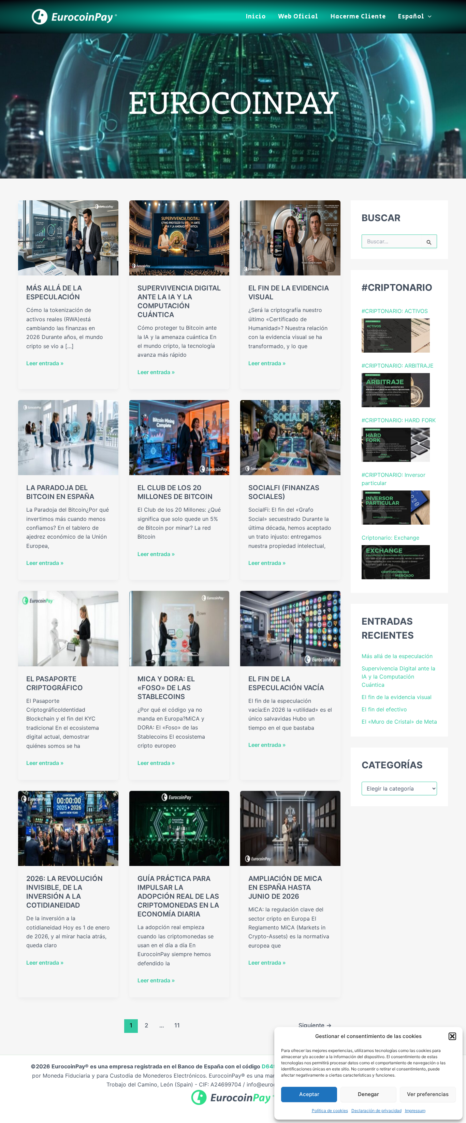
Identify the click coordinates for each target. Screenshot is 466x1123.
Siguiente (315, 1025)
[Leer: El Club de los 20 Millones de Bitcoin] (179, 436)
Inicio (256, 16)
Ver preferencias (428, 1094)
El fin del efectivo (384, 709)
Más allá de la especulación (397, 656)
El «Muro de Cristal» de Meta (399, 721)
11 (177, 1025)
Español (411, 16)
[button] (452, 1036)
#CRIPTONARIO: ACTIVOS (395, 311)
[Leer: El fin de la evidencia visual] (290, 237)
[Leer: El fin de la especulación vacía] (290, 628)
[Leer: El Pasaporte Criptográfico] (68, 628)
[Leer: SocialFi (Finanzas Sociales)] (290, 436)
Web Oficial (298, 16)
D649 (270, 1066)
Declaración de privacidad (376, 1110)
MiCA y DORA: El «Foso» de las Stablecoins (166, 688)
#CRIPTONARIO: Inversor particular (393, 478)
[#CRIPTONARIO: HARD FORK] (396, 445)
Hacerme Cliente (358, 16)
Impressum (415, 1110)
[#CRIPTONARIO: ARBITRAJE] (396, 390)
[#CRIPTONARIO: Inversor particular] (396, 508)
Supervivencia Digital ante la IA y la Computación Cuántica (398, 676)
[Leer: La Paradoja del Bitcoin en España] (68, 436)
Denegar (368, 1094)
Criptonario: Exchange (390, 537)
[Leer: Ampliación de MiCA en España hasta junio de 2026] (290, 828)
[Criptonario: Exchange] (396, 562)
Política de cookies (330, 1110)
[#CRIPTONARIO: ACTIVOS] (396, 335)
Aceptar (309, 1094)
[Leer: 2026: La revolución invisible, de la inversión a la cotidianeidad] (68, 828)
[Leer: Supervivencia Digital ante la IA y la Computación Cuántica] (179, 237)
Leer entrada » (45, 363)
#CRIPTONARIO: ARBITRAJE (398, 365)
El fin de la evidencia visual (397, 697)
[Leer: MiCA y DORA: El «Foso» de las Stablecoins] (179, 628)
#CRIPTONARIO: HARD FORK (399, 420)
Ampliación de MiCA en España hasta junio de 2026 (285, 887)
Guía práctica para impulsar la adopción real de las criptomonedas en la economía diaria (178, 896)
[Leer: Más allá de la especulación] (68, 237)
